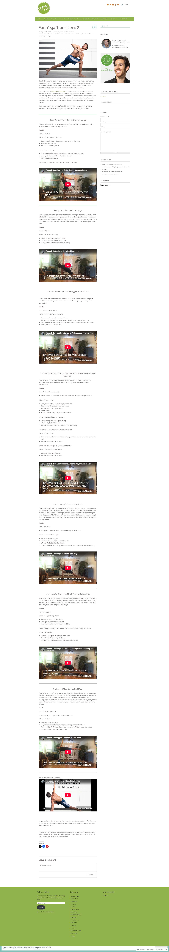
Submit (115, 152)
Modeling (104, 19)
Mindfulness (72, 19)
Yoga (61, 19)
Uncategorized (76, 930)
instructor (47, 34)
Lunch (73, 907)
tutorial (91, 34)
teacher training (76, 34)
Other (113, 19)
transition (85, 34)
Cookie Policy (36, 949)
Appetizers (75, 896)
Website (103, 127)
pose (52, 34)
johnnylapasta (58, 32)
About (46, 19)
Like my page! (106, 102)
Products (74, 912)
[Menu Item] (108, 5)
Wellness (84, 19)
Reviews (74, 922)
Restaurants (75, 920)
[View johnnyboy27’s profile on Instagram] (107, 895)
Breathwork (105, 169)
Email (105, 122)
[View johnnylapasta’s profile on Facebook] (103, 895)
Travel (94, 19)
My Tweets (103, 96)
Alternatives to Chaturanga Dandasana (112, 171)
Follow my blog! (43, 892)
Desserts (74, 901)
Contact (122, 19)
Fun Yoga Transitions (58, 91)
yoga (45, 36)
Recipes (73, 917)
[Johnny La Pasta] (52, 14)
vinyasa (41, 36)
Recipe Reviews (76, 915)
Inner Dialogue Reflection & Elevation (112, 164)
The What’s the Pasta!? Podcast (110, 174)
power (63, 34)
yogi (49, 36)
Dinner (73, 904)
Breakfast (74, 899)
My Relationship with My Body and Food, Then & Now (116, 167)
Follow (41, 907)
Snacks (73, 925)
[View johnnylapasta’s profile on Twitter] (105, 895)
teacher (67, 34)
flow (41, 34)
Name (105, 117)
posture (57, 34)
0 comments (70, 32)
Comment (90, 874)
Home (38, 19)
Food (52, 19)
